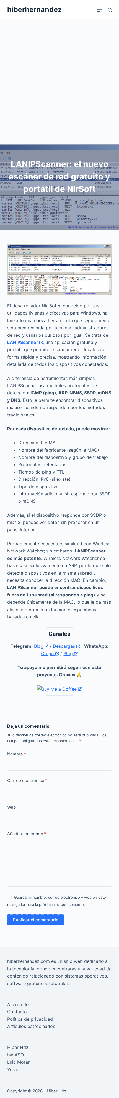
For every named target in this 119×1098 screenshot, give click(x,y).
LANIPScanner (23, 342)
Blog (39, 646)
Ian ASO (15, 1055)
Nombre (16, 754)
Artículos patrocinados (31, 1026)
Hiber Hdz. (18, 1047)
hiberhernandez (34, 9)
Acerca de (18, 1004)
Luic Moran (18, 1062)
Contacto (17, 1011)
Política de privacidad (30, 1019)
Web (11, 807)
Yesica (14, 1069)
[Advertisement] (59, 81)
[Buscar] (110, 10)
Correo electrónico (27, 780)
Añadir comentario (26, 833)
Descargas (64, 646)
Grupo (48, 653)
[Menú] (99, 9)
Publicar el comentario (35, 919)
